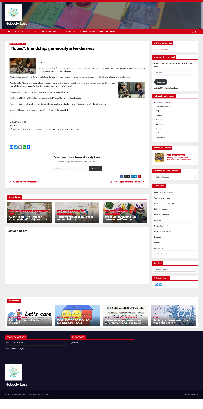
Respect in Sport (161, 226)
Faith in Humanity (161, 209)
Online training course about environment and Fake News (123, 321)
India (158, 133)
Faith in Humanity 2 (162, 215)
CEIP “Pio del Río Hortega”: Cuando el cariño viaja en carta (28, 218)
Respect (157, 237)
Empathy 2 (158, 248)
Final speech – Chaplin (163, 192)
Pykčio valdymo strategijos (26, 182)
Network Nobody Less (25, 32)
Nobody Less (16, 23)
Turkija (158, 128)
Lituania (159, 115)
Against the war (160, 254)
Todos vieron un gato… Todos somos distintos (75, 218)
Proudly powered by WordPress (16, 394)
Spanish (17, 211)
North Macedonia (163, 106)
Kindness (158, 220)
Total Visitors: (11, 349)
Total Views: (10, 343)
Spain (23, 43)
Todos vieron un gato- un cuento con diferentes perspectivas (120, 219)
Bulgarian (160, 124)
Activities (70, 32)
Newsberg (36, 394)
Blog (11, 211)
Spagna (159, 119)
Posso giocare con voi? (164, 231)
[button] (192, 32)
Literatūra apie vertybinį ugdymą (126, 182)
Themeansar (46, 394)
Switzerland (160, 137)
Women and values (162, 198)
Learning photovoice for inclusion (24, 321)
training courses (15, 317)
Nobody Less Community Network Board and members (179, 159)
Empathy (157, 243)
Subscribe (96, 168)
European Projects (51, 32)
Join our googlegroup (190, 394)
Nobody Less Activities (41, 211)
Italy (157, 111)
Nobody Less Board (178, 155)
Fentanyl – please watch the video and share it (170, 321)
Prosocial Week (15, 43)
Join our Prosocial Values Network (97, 32)
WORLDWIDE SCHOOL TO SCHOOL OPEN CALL (73, 321)
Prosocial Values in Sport (164, 203)
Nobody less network (163, 103)
